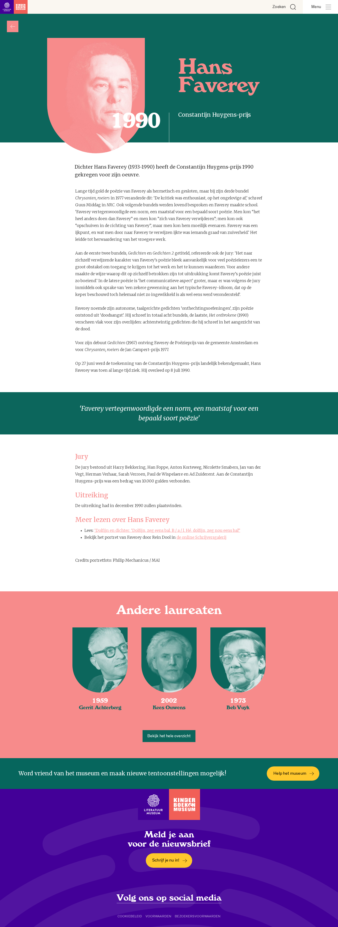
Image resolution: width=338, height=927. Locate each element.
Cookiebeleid (129, 916)
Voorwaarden (159, 916)
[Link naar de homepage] (14, 7)
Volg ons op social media (169, 897)
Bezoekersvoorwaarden (198, 916)
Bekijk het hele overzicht (169, 736)
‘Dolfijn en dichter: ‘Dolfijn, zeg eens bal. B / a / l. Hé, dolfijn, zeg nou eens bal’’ (167, 530)
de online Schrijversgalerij (201, 537)
